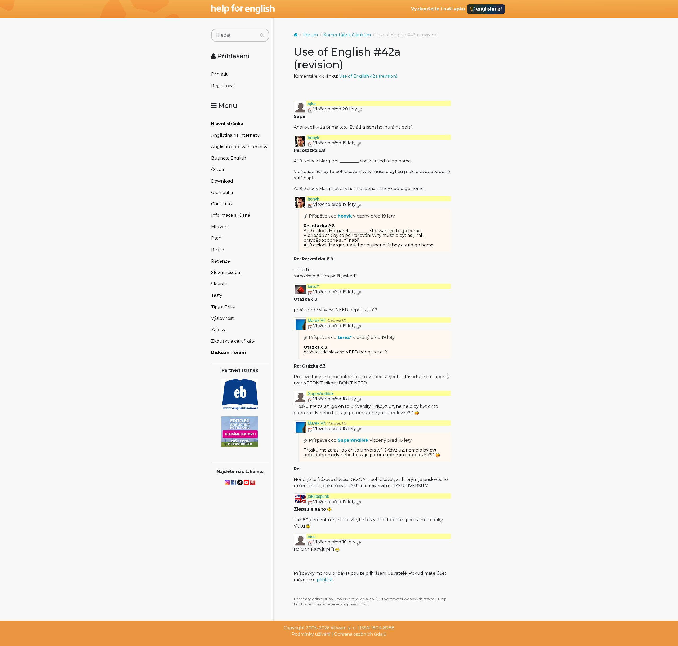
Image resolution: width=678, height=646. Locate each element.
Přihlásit (219, 74)
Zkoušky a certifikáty (233, 341)
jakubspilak (318, 496)
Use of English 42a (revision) (368, 76)
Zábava (218, 329)
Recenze (220, 261)
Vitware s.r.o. (343, 627)
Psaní (217, 238)
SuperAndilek (320, 393)
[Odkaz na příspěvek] (306, 216)
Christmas (221, 203)
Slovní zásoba (225, 272)
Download (222, 181)
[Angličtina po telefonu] (239, 431)
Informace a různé (230, 215)
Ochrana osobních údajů (360, 634)
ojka (312, 103)
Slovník (219, 283)
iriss (311, 536)
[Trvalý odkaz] (360, 109)
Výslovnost (222, 318)
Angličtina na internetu (235, 135)
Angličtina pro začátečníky (239, 146)
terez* (313, 286)
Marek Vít (327, 320)
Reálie (217, 249)
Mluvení (220, 226)
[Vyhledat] (262, 35)
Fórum (310, 34)
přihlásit (325, 579)
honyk (313, 137)
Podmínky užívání (311, 634)
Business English (228, 158)
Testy (216, 295)
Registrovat (223, 85)
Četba (217, 169)
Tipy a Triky (223, 306)
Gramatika (222, 192)
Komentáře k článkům (347, 34)
